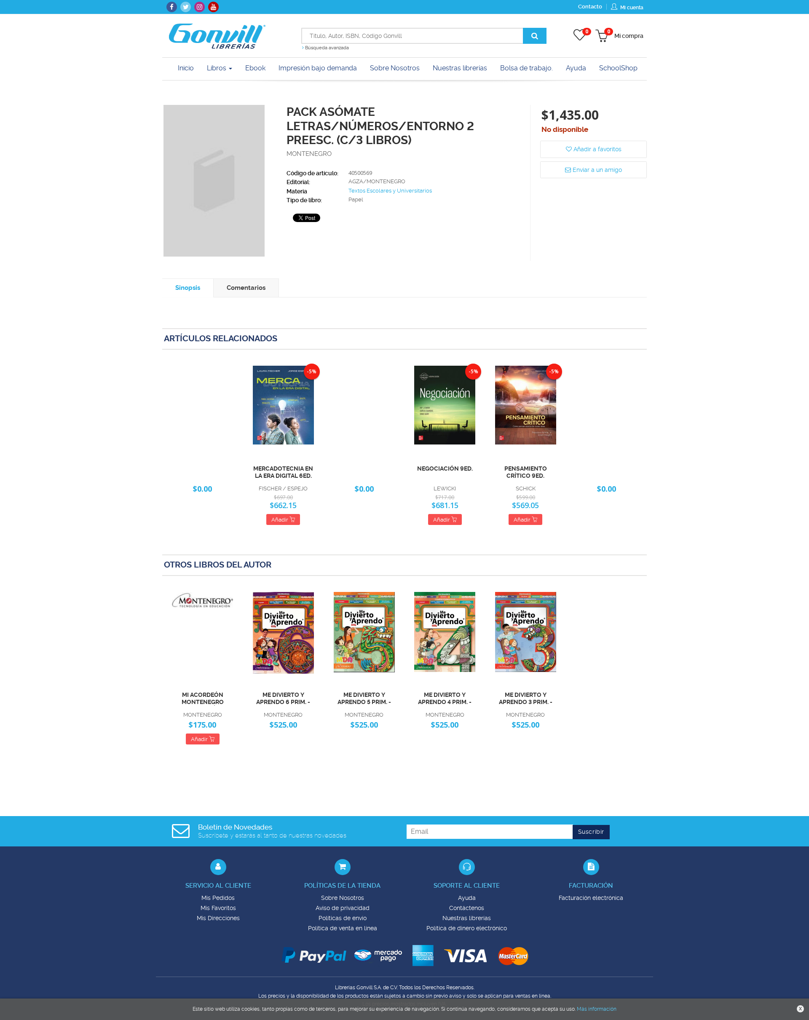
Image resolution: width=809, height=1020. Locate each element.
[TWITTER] (185, 7)
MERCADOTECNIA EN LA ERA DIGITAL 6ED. (283, 472)
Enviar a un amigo (596, 169)
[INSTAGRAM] (199, 7)
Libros (217, 68)
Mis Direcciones (218, 918)
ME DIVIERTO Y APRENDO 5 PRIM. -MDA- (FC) (364, 698)
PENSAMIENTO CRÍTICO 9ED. (525, 472)
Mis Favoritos (218, 908)
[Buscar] (534, 36)
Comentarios (246, 288)
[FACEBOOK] (171, 7)
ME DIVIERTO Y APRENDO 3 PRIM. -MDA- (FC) (525, 698)
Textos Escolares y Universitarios (390, 190)
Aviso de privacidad (343, 908)
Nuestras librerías (466, 918)
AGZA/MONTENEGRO (376, 181)
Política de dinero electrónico (466, 928)
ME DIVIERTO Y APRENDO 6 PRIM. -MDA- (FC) (283, 698)
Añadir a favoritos (596, 149)
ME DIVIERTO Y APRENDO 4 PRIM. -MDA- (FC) (444, 698)
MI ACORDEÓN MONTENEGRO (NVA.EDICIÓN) (203, 698)
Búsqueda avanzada (326, 48)
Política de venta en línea (342, 928)
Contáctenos (466, 908)
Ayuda (467, 897)
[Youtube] (213, 7)
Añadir (280, 520)
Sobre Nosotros (342, 897)
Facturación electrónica (591, 897)
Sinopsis (187, 288)
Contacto (590, 6)
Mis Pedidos (218, 897)
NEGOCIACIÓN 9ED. (445, 468)
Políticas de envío (343, 918)
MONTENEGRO (309, 154)
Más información (596, 1009)
